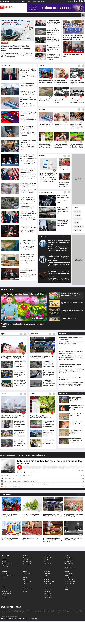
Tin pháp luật (5, 561)
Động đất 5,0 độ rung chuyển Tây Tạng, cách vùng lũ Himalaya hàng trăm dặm (28, 242)
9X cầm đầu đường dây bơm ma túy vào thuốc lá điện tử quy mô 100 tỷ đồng (13, 357)
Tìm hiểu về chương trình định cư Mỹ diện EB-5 (46, 125)
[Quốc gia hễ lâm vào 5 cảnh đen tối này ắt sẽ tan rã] (11, 528)
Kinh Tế (32, 394)
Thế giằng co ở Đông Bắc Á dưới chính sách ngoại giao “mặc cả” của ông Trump (58, 257)
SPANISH (23, 1)
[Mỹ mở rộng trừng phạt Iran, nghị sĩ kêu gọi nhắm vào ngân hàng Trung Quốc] (40, 48)
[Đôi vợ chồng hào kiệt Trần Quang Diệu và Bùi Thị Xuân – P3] (64, 441)
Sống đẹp (25, 583)
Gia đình (25, 577)
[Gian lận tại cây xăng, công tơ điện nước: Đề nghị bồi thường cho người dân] (7, 374)
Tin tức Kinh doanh (69, 559)
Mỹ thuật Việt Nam (69, 573)
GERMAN (28, 1)
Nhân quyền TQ (47, 563)
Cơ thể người (47, 573)
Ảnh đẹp (4, 595)
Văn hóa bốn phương (70, 579)
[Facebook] (74, 1)
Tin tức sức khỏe (6, 577)
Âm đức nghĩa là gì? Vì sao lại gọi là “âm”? (75, 423)
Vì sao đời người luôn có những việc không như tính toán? (76, 432)
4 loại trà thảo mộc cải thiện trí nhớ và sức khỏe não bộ (30, 515)
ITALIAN (43, 1)
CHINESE (18, 1)
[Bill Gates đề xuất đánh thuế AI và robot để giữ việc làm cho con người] (7, 424)
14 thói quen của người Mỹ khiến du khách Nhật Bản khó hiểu (61, 145)
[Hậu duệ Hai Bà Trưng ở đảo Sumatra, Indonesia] (11, 504)
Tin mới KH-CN (47, 571)
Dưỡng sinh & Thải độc (7, 575)
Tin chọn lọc (6, 494)
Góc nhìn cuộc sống (27, 589)
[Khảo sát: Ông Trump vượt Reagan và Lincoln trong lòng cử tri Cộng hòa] (40, 40)
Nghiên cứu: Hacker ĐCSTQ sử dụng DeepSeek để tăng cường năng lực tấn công (28, 93)
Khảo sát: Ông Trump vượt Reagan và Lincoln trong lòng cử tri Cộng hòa (53, 39)
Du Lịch (4, 587)
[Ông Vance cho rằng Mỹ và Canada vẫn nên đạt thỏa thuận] (36, 443)
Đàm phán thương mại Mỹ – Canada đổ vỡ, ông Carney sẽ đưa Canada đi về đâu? (28, 213)
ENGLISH (13, 1)
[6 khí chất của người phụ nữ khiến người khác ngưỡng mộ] (73, 504)
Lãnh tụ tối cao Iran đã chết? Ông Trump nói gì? (28, 275)
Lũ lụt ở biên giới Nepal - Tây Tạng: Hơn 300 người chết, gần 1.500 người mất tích (28, 191)
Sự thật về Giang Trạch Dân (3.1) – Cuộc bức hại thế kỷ (73, 539)
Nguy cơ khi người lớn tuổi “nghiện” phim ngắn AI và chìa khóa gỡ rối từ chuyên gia (76, 126)
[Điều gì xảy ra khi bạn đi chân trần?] (64, 162)
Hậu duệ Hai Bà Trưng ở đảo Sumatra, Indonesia (46, 81)
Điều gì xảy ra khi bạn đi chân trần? (64, 169)
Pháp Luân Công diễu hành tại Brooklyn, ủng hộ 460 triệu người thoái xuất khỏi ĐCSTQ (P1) (73, 37)
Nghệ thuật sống (68, 575)
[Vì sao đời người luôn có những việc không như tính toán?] (64, 432)
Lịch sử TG (25, 559)
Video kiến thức (47, 593)
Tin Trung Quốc (47, 555)
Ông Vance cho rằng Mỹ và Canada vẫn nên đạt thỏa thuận (28, 232)
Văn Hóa (42, 66)
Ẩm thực (4, 597)
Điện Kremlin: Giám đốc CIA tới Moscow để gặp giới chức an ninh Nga (28, 270)
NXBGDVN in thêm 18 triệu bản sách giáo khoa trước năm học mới (28, 262)
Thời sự (20, 455)
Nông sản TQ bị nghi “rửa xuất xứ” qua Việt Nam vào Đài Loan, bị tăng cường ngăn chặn (41, 417)
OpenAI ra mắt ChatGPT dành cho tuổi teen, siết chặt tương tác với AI (28, 134)
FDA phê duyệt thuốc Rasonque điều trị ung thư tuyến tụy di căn (48, 174)
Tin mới (66, 589)
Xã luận (25, 591)
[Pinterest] (79, 1)
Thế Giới (3, 394)
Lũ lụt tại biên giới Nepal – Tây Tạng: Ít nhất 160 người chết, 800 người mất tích (28, 248)
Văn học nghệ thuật (69, 583)
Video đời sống (47, 595)
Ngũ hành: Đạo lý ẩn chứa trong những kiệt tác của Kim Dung (76, 407)
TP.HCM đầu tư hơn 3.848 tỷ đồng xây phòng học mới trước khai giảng (28, 256)
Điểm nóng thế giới (27, 557)
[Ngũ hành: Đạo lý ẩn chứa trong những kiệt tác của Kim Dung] (64, 408)
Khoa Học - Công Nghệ (46, 192)
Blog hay (25, 587)
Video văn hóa (47, 591)
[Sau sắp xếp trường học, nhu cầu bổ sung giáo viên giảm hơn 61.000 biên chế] (7, 383)
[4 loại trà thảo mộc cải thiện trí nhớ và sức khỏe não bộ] (32, 504)
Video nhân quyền (48, 597)
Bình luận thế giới (27, 563)
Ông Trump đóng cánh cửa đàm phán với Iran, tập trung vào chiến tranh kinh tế (28, 162)
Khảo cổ (46, 575)
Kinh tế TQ (46, 559)
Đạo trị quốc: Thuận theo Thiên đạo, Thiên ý (76, 414)
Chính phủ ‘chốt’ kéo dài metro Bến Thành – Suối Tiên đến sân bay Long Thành (15, 48)
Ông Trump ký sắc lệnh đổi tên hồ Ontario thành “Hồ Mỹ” (28, 218)
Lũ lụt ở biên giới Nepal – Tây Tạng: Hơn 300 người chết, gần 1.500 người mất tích (20, 443)
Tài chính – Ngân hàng (70, 567)
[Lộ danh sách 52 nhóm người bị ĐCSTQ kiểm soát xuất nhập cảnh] (53, 504)
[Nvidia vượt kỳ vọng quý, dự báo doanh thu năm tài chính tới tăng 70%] (36, 434)
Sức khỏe (42, 455)
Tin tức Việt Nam (6, 555)
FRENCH (33, 1)
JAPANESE (38, 1)
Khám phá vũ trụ (48, 583)
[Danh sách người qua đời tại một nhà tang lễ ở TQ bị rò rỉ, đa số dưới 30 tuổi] (36, 374)
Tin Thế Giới (26, 555)
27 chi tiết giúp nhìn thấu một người (61, 125)
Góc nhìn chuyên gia (69, 557)
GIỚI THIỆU (70, 1)
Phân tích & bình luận (7, 563)
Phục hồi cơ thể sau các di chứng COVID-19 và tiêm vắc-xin (71, 378)
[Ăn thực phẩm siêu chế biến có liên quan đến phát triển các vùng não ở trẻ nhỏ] (64, 176)
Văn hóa (27, 455)
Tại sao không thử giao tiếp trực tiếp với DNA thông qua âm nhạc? (70, 365)
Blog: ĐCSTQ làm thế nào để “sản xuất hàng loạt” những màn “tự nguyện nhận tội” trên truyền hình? (58, 273)
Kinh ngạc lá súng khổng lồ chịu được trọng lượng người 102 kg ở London (76, 145)
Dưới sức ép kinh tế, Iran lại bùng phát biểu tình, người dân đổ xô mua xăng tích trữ (28, 176)
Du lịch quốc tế (5, 589)
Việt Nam (4, 334)
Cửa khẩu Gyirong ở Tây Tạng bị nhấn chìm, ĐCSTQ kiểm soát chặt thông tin (28, 76)
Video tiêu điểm (47, 589)
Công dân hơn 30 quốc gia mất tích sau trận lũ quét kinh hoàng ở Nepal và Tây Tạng (28, 199)
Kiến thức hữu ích (27, 581)
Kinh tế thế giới (68, 561)
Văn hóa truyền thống (70, 581)
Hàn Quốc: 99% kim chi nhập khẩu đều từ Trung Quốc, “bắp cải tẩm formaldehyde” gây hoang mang (46, 146)
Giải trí (24, 579)
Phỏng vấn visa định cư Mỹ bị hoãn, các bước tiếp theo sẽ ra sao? (28, 99)
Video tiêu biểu (9, 289)
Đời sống (35, 455)
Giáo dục (4, 557)
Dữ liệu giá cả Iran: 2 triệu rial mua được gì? (28, 141)
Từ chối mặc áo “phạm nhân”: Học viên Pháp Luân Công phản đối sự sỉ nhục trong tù (49, 383)
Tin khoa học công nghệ (49, 581)
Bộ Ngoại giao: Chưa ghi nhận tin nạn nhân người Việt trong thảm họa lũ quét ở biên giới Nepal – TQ (28, 206)
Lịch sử (45, 561)
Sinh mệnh (46, 579)
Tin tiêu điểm (5, 66)
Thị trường (67, 566)
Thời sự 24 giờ (5, 566)
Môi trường (4, 559)
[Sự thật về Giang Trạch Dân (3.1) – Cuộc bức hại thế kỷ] (73, 528)
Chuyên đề (62, 334)
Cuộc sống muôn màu (28, 573)
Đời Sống (42, 109)
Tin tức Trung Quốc (48, 557)
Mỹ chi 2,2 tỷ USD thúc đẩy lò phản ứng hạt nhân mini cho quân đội (12, 416)
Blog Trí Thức (44, 236)
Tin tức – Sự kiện (68, 577)
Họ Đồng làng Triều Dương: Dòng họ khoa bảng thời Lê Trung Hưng (77, 100)
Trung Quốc (34, 334)
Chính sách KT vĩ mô (69, 563)
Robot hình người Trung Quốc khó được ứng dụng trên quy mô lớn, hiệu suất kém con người (63, 199)
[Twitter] (77, 1)
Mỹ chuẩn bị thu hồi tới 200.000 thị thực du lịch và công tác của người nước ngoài (28, 106)
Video (45, 587)
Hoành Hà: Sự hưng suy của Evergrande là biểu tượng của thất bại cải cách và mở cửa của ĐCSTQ (59, 241)
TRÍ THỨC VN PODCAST (8, 455)
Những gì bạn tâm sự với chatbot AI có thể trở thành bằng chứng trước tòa (27, 128)
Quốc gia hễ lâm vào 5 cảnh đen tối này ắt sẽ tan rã (10, 539)
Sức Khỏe (42, 156)
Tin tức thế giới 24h (27, 561)
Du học (24, 575)
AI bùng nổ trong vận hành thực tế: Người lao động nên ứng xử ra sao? (71, 352)
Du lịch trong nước (6, 591)
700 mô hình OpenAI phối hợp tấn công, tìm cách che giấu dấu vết (28, 113)
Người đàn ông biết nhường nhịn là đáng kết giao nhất (61, 82)
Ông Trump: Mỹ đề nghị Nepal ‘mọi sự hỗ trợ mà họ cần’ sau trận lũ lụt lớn (28, 70)
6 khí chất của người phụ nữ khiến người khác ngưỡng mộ (73, 515)
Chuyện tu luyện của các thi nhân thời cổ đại (46, 100)
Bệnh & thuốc (5, 573)
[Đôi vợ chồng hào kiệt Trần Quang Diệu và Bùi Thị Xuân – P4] (64, 399)
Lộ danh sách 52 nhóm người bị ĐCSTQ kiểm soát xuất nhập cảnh (41, 357)
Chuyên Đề (67, 587)
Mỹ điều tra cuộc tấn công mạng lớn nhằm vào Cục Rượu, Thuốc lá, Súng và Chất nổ (28, 86)
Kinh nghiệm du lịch (6, 593)
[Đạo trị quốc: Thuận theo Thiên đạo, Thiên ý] (64, 416)
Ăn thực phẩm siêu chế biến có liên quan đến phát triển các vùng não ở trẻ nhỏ (64, 184)
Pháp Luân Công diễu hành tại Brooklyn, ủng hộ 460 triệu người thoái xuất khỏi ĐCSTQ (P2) (20, 434)
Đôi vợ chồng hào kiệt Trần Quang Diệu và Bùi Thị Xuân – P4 (75, 398)
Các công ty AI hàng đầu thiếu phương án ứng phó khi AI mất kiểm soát (28, 119)
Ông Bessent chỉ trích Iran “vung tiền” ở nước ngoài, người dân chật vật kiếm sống (28, 147)
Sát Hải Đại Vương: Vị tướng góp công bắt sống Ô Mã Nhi (77, 82)
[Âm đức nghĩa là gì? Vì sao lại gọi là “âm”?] (64, 424)
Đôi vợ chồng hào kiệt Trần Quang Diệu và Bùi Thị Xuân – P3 (75, 440)
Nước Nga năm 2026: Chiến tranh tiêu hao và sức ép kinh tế (70, 338)
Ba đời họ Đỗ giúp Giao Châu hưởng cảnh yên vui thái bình (61, 100)
